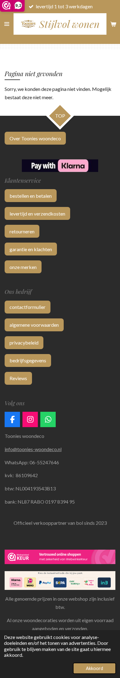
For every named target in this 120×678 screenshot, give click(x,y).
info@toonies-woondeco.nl (33, 449)
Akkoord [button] (94, 668)
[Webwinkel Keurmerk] (60, 558)
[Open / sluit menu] (7, 24)
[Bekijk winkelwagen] (113, 24)
